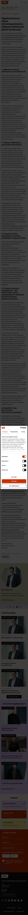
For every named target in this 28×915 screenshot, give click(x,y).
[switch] (24, 461)
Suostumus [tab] (5, 431)
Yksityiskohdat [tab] (14, 431)
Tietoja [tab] (23, 431)
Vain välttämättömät (14, 486)
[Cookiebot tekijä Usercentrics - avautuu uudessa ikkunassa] (20, 428)
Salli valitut (14, 477)
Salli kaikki (14, 481)
